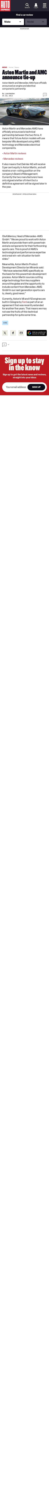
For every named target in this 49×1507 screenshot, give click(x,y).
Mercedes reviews (13, 158)
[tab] (24, 345)
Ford (24, 302)
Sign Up (36, 387)
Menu (45, 7)
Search (27, 7)
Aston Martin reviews (15, 153)
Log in (36, 7)
